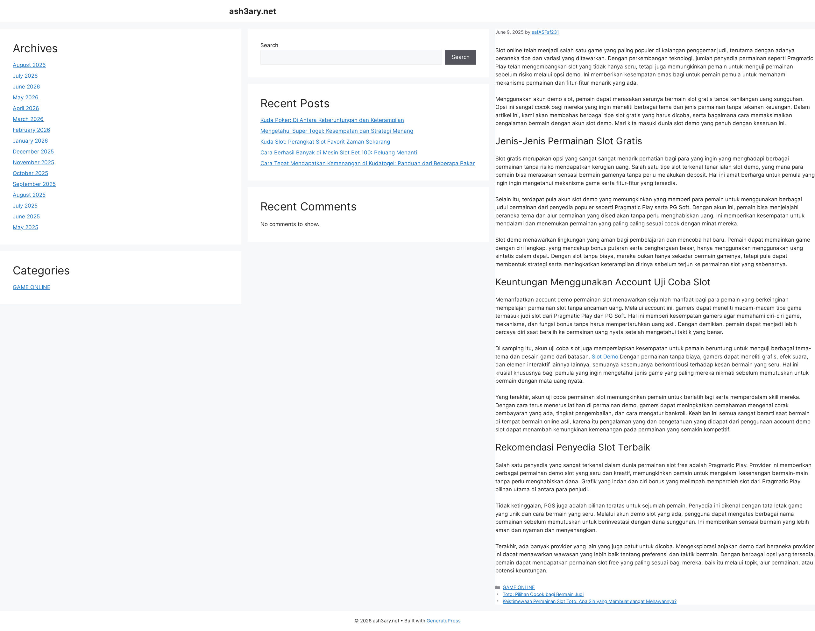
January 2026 (30, 141)
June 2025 (26, 216)
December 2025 (33, 151)
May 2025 (25, 227)
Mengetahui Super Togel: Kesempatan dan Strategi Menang (336, 131)
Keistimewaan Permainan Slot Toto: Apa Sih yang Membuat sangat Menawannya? (590, 601)
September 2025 (34, 184)
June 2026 (26, 86)
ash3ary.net (252, 11)
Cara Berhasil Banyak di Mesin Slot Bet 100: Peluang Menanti (338, 152)
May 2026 (26, 97)
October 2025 (30, 173)
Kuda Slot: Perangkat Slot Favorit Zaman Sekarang (325, 141)
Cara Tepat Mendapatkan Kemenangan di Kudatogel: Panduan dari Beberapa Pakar (367, 163)
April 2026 (26, 108)
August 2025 (29, 195)
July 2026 (25, 76)
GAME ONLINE (519, 587)
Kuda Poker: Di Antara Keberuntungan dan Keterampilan (332, 120)
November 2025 (33, 162)
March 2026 (28, 119)
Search (269, 45)
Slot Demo (605, 356)
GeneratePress (444, 621)
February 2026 (31, 130)
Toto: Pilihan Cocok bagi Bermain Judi (543, 594)
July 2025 (25, 205)
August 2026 (29, 65)
